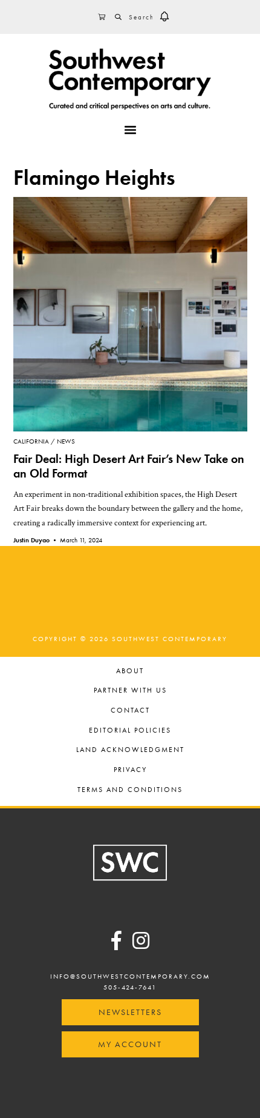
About (130, 672)
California (31, 441)
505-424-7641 (130, 987)
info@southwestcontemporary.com (130, 976)
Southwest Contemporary (130, 78)
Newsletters (130, 1012)
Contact (130, 711)
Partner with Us (130, 691)
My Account (130, 1044)
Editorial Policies (130, 731)
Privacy (130, 770)
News (66, 441)
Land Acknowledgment (130, 750)
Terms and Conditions (130, 790)
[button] (164, 17)
